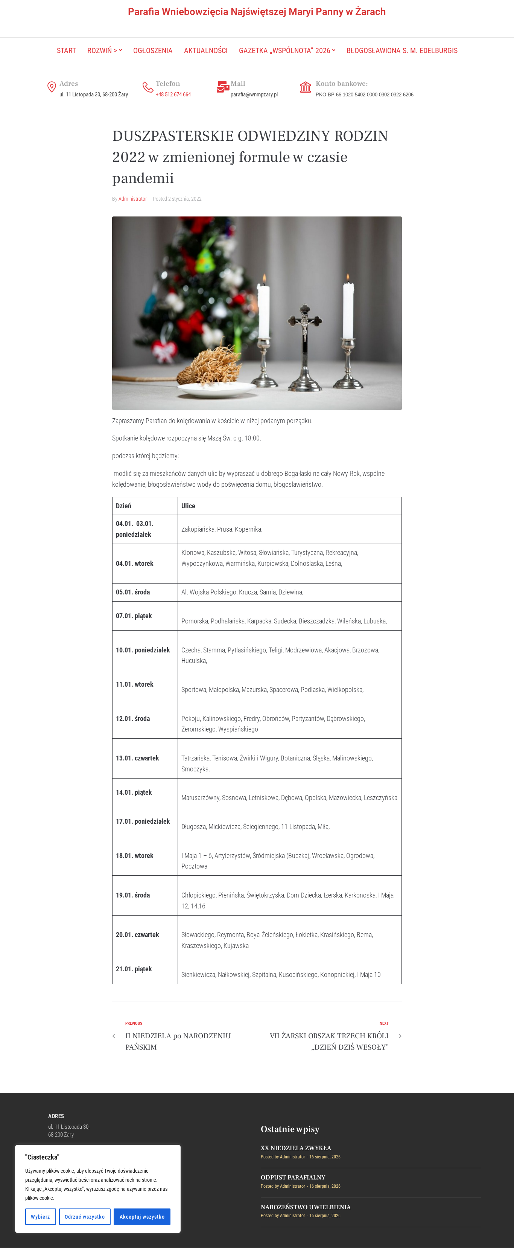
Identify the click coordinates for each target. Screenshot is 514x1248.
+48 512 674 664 (173, 94)
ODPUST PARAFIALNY (293, 1177)
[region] (98, 1189)
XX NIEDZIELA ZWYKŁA (296, 1148)
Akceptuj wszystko (142, 1217)
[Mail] (223, 87)
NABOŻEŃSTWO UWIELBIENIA (306, 1207)
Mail (238, 83)
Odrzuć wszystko (85, 1217)
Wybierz (40, 1217)
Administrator (133, 199)
